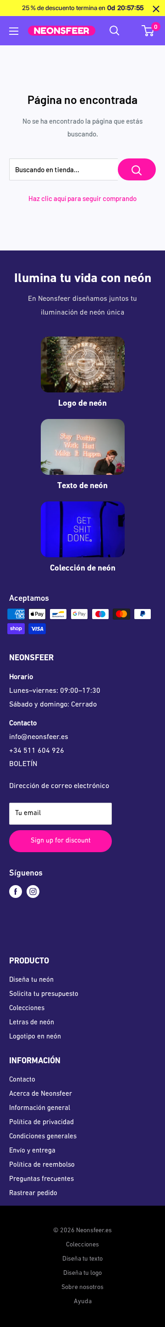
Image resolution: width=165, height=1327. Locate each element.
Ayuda (83, 1301)
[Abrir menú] (13, 31)
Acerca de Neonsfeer (40, 1094)
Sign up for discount (61, 841)
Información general (39, 1108)
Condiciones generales (43, 1136)
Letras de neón (31, 1022)
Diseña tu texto (82, 1259)
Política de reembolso (42, 1165)
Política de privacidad (41, 1122)
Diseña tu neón (31, 980)
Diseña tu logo (82, 1273)
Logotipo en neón (35, 1036)
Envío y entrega (32, 1151)
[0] (148, 30)
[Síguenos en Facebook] (15, 891)
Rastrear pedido (33, 1193)
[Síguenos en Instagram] (33, 891)
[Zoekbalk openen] (115, 31)
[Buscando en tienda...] (137, 169)
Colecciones (26, 1008)
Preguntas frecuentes (41, 1179)
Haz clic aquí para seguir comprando (82, 198)
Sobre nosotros (82, 1287)
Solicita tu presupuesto (43, 994)
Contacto (22, 1080)
